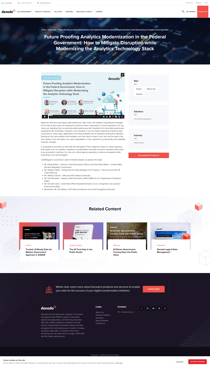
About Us (100, 312)
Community (189, 3)
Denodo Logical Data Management (167, 251)
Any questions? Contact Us (148, 155)
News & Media (102, 320)
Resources (52, 30)
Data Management (24, 12)
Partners (69, 12)
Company (99, 12)
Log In (206, 3)
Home (44, 30)
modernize (79, 125)
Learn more (154, 289)
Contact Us (100, 323)
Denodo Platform (103, 315)
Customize (179, 362)
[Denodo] (8, 12)
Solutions (58, 12)
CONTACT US (202, 12)
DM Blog (198, 3)
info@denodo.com (45, 3)
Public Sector (139, 142)
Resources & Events (84, 12)
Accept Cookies (198, 362)
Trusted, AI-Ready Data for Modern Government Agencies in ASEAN (39, 252)
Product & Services (42, 12)
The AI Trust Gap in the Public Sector (80, 251)
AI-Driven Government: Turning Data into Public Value (125, 252)
